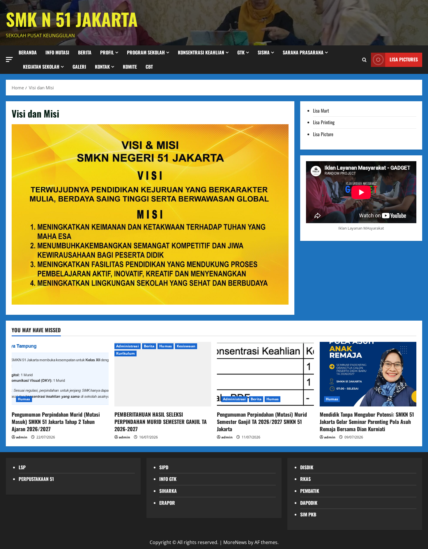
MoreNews (235, 542)
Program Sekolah (146, 52)
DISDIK (306, 467)
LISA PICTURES (404, 59)
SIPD (163, 467)
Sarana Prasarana (303, 52)
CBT (149, 66)
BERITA (84, 52)
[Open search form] (364, 59)
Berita (149, 346)
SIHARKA (168, 490)
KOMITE (130, 66)
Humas (24, 399)
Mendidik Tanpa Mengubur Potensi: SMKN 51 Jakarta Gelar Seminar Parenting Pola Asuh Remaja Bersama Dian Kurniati (367, 422)
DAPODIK (308, 502)
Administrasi (127, 346)
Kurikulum (125, 353)
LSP (22, 467)
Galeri (79, 66)
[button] (9, 59)
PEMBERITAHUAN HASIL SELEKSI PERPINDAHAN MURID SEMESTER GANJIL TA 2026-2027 (160, 422)
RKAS (305, 478)
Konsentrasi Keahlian (201, 52)
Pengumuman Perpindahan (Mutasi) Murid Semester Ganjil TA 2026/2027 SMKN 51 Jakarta (262, 422)
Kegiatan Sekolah (41, 66)
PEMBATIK (309, 490)
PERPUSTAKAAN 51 (36, 478)
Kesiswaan (186, 346)
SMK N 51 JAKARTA (72, 19)
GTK (241, 52)
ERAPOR (167, 502)
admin (21, 437)
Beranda (28, 52)
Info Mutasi (57, 52)
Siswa (264, 52)
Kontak (102, 66)
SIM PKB (308, 514)
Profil (107, 52)
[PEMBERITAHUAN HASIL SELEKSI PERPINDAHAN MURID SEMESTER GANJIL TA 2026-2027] (162, 374)
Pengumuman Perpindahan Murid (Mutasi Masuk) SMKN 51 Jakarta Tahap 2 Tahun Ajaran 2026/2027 (56, 422)
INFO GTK (167, 478)
